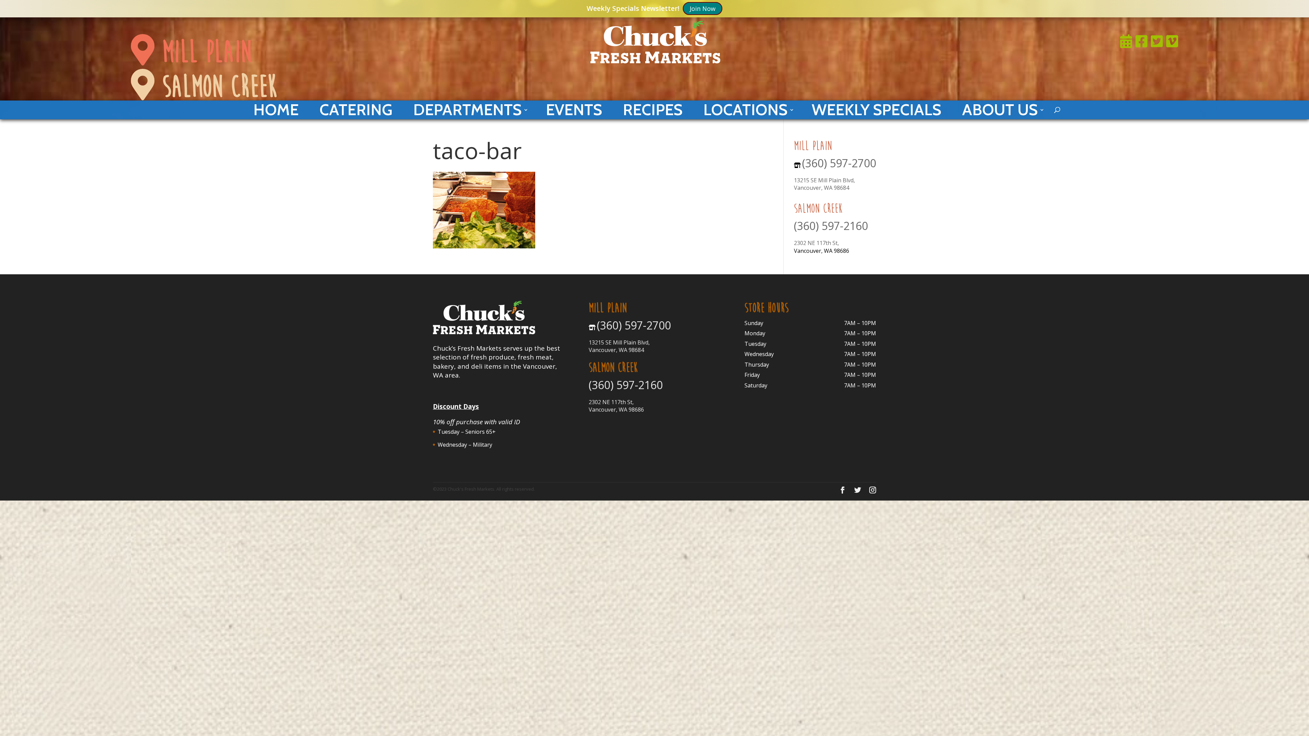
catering (355, 110)
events (574, 110)
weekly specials (876, 110)
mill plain (202, 51)
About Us (1000, 110)
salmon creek (215, 86)
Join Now (703, 8)
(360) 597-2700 (839, 163)
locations (745, 110)
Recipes (652, 110)
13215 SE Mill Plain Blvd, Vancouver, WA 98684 (824, 184)
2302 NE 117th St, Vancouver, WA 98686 (616, 405)
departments (467, 110)
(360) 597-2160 (831, 225)
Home (276, 110)
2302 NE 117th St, (816, 243)
